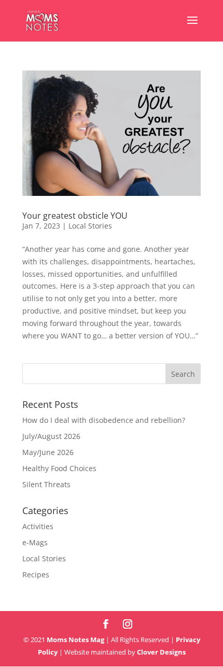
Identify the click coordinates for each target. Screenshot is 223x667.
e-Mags (35, 542)
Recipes (35, 574)
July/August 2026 (51, 436)
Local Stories (90, 226)
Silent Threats (46, 484)
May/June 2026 (48, 452)
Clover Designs (161, 652)
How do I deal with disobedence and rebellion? (103, 420)
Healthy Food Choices (59, 468)
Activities (37, 526)
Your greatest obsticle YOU (75, 215)
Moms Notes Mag (75, 639)
